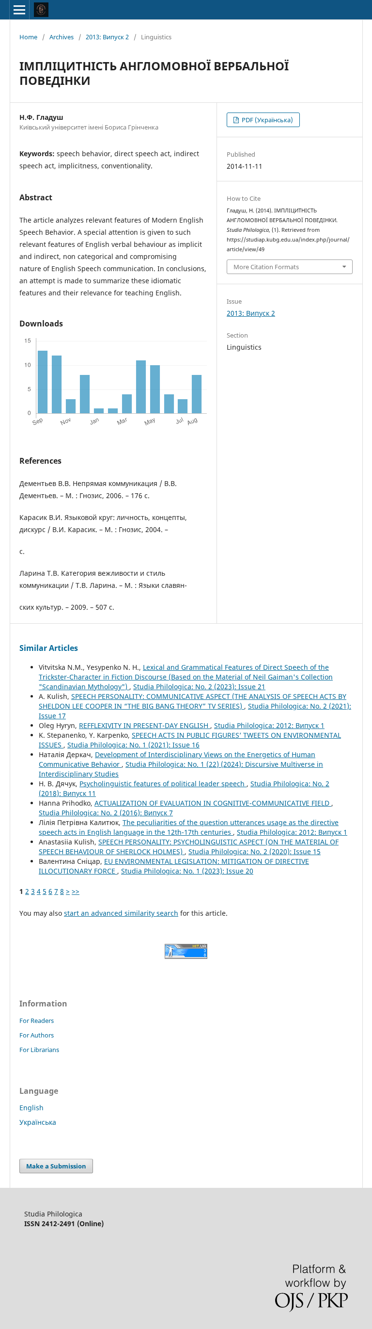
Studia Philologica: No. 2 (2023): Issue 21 (199, 686)
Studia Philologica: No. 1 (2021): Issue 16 (133, 744)
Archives (61, 36)
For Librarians (39, 1049)
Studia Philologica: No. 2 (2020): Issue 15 (254, 851)
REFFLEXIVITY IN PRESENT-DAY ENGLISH (144, 725)
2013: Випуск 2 (107, 36)
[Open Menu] (19, 9)
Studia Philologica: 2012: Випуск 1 (269, 725)
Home (28, 36)
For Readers (36, 1020)
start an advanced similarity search (121, 913)
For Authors (36, 1035)
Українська (37, 1122)
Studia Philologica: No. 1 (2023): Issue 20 (187, 870)
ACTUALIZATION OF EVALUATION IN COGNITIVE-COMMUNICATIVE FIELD (212, 803)
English (31, 1107)
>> (75, 891)
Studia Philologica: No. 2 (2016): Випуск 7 (106, 812)
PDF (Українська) (266, 119)
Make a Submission (56, 1166)
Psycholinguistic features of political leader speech (163, 783)
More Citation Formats (266, 266)
